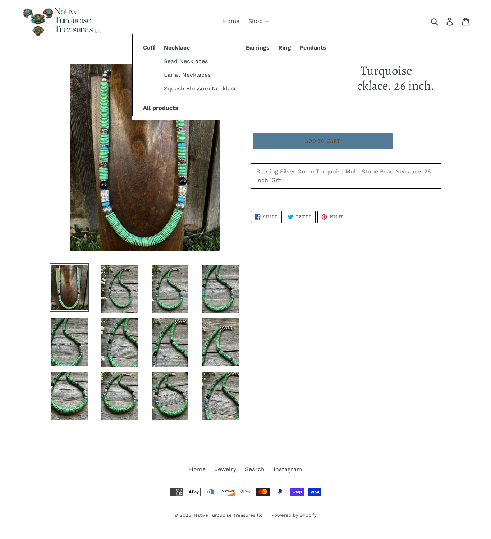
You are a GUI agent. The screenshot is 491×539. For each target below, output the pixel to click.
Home (197, 469)
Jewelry (225, 469)
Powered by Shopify (294, 515)
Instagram (288, 469)
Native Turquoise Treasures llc (228, 515)
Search (255, 469)
